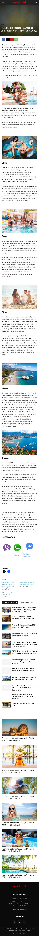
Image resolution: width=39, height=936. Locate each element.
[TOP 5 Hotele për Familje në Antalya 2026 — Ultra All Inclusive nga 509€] (6, 652)
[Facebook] (3, 39)
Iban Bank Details (20, 928)
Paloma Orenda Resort (8, 593)
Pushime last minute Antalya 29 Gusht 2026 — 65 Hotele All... (18, 739)
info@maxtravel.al (22, 910)
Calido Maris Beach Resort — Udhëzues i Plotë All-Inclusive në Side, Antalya (23, 688)
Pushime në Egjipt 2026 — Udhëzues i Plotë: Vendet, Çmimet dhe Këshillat (24, 662)
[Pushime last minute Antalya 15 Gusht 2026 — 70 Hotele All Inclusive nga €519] (19, 785)
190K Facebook (12, 904)
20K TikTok (28, 904)
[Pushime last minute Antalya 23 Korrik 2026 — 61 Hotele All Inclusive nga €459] (19, 838)
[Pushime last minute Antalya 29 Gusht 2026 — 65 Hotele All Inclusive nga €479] (19, 727)
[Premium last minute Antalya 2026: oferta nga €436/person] (6, 627)
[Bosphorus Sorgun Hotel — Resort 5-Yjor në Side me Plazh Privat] (6, 678)
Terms (28, 930)
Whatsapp (16, 555)
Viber (4, 557)
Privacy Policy (21, 930)
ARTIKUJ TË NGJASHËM (10, 603)
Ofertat (32, 928)
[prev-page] (3, 712)
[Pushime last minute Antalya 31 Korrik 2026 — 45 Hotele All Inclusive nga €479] (19, 812)
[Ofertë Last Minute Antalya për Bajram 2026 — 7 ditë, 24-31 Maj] (6, 618)
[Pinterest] (12, 39)
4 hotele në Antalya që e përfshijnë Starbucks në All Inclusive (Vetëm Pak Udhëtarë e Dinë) (24, 610)
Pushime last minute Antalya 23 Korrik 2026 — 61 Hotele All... (18, 850)
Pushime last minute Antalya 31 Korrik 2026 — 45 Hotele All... (18, 824)
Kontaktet (6, 928)
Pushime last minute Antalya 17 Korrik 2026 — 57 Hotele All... (18, 876)
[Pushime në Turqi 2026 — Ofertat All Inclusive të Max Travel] (6, 636)
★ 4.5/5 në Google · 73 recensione (19, 902)
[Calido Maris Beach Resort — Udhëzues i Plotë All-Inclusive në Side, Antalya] (6, 688)
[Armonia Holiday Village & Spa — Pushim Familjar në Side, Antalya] (6, 670)
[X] (8, 39)
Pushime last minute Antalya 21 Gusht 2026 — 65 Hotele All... (18, 771)
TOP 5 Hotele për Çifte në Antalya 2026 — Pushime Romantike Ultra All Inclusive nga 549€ (24, 644)
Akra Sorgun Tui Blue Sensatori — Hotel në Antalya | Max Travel (8, 584)
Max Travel (22, 75)
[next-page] (6, 712)
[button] (3, 2)
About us (12, 928)
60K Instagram (20, 904)
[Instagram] (19, 922)
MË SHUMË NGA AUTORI (26, 603)
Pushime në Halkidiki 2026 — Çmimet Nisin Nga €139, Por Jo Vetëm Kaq (23, 697)
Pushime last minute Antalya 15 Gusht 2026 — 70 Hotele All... (18, 797)
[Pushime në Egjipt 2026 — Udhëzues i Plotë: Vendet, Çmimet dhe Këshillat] (6, 662)
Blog (2, 24)
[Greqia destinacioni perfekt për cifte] (6, 705)
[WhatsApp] (16, 39)
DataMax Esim (13, 930)
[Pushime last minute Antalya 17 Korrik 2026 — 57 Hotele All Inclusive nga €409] (19, 864)
